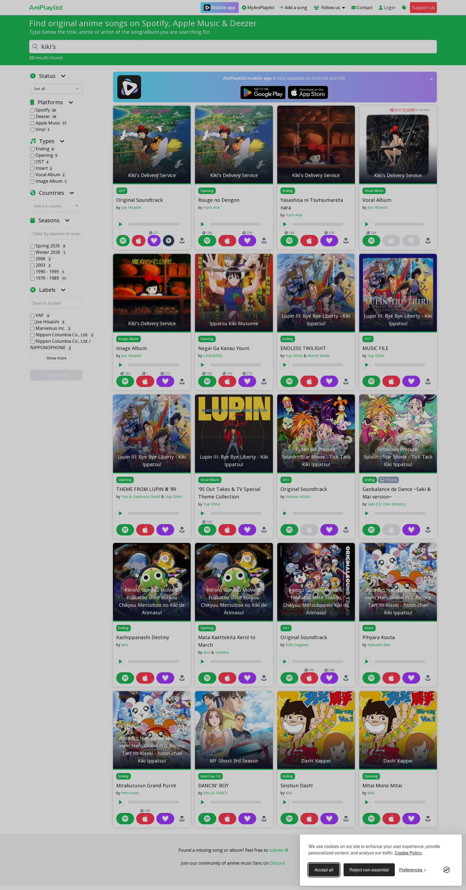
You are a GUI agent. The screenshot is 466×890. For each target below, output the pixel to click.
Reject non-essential (369, 870)
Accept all (323, 870)
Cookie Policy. (408, 853)
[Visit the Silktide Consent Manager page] (446, 869)
